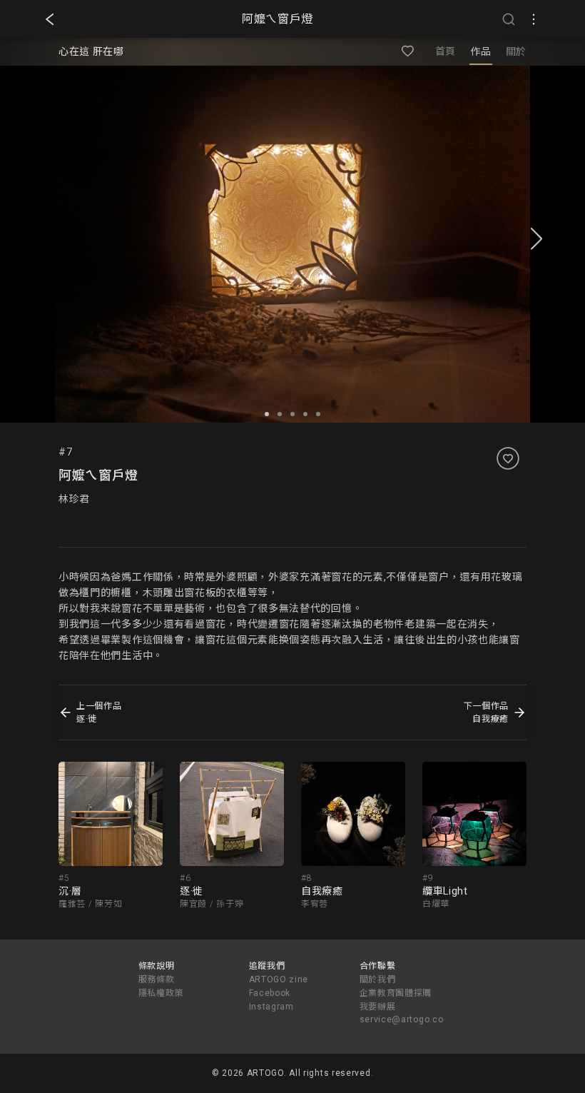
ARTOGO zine (279, 979)
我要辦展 (378, 1007)
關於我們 (378, 979)
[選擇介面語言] (533, 19)
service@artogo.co (402, 1019)
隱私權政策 (161, 993)
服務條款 (156, 979)
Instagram (271, 1007)
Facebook (270, 993)
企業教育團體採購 (396, 993)
